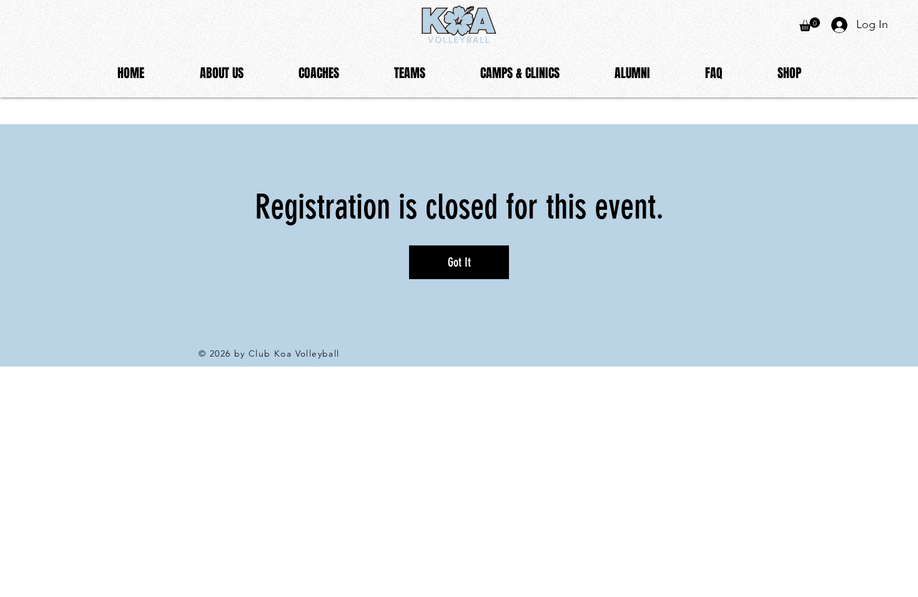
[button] (221, 73)
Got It (459, 262)
